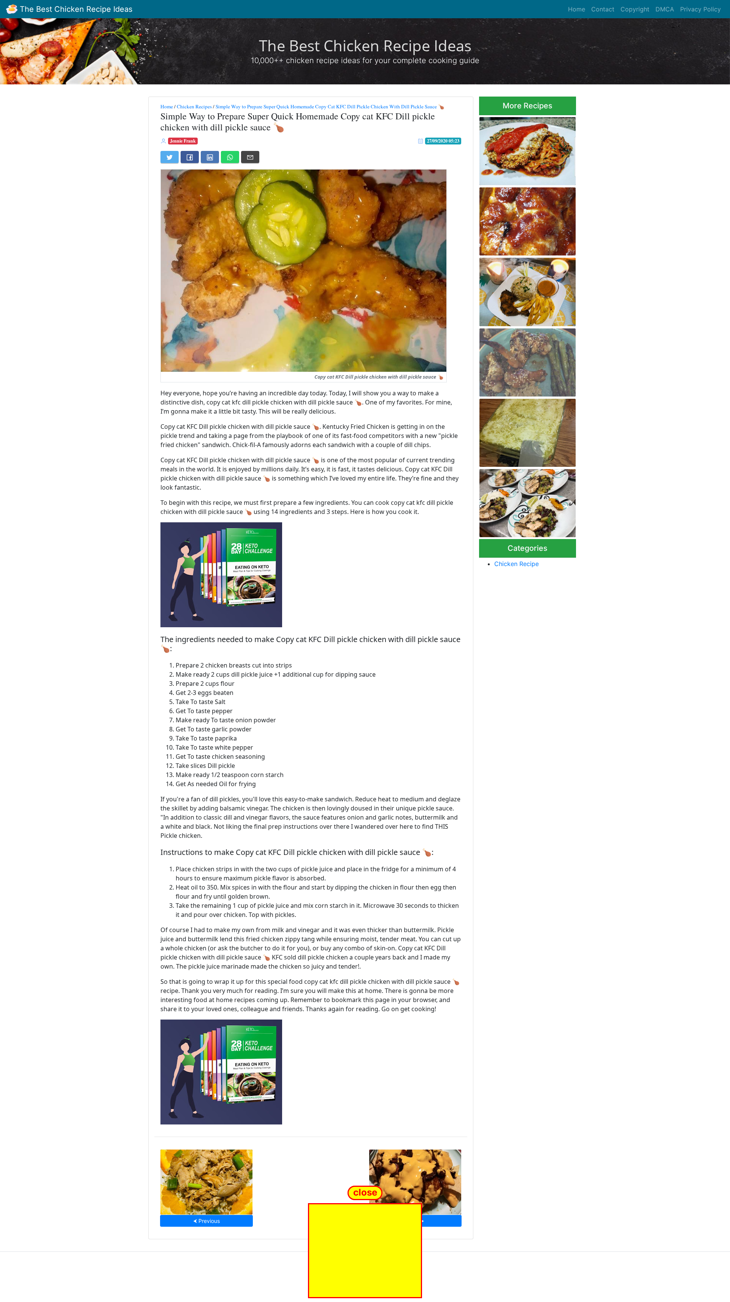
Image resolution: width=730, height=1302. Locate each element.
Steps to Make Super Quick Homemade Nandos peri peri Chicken (526, 290)
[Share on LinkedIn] (210, 157)
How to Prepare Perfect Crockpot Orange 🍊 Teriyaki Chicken (206, 1180)
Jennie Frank (183, 141)
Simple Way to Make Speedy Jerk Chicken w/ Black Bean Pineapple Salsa (526, 501)
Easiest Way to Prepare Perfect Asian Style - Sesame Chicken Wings (527, 360)
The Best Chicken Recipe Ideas (74, 9)
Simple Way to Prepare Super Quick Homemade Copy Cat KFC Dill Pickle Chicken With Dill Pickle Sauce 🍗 (330, 106)
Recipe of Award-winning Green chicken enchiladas (522, 430)
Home (576, 9)
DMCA (664, 9)
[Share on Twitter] (169, 157)
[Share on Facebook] (190, 157)
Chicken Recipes (194, 106)
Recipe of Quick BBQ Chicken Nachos (415, 1179)
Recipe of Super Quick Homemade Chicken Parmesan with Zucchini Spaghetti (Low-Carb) (519, 148)
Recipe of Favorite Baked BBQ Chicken (521, 219)
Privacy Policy (700, 9)
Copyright (634, 9)
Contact (602, 9)
